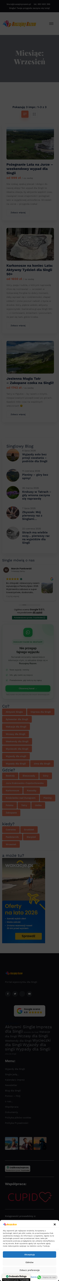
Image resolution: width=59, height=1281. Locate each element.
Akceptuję (29, 1254)
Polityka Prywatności (39, 1277)
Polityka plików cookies (19, 1277)
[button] (54, 1224)
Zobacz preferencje (29, 1270)
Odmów (29, 1262)
